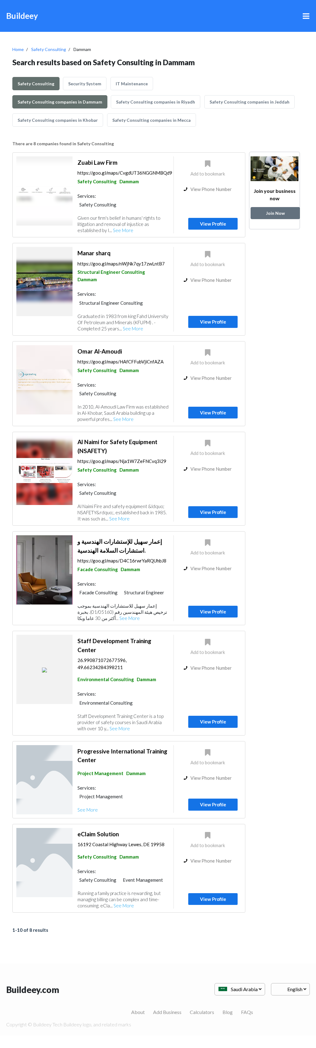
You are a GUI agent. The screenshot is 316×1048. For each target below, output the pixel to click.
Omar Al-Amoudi (99, 351)
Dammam (129, 181)
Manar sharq (93, 253)
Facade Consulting (97, 569)
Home (18, 49)
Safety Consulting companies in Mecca (151, 120)
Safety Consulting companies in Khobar (58, 120)
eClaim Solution (98, 834)
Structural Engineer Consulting (111, 272)
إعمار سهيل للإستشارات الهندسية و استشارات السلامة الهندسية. (119, 546)
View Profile (213, 224)
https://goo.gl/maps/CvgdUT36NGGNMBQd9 (124, 173)
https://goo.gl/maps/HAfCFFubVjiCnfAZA (120, 361)
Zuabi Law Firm (97, 162)
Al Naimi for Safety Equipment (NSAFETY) (117, 446)
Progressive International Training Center (122, 756)
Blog (227, 1012)
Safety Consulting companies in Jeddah (249, 101)
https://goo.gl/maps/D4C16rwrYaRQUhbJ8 (121, 560)
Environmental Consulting (105, 679)
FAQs (247, 1012)
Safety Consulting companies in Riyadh (155, 101)
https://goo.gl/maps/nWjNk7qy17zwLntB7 (121, 263)
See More (123, 230)
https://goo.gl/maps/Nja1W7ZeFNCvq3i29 (121, 461)
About (138, 1012)
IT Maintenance (132, 83)
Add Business (167, 1012)
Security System (84, 83)
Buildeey (22, 16)
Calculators (202, 1012)
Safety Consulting (48, 49)
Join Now (275, 213)
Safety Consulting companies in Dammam (60, 101)
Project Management (100, 773)
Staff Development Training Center (114, 645)
